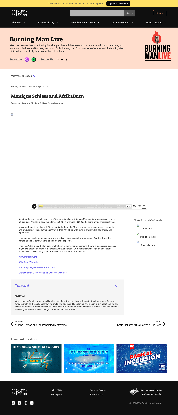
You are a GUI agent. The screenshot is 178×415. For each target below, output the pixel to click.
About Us (16, 22)
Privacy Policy (96, 394)
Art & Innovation (120, 22)
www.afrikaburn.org (28, 257)
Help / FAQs (56, 390)
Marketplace (56, 394)
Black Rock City (46, 22)
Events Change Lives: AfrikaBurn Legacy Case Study (43, 273)
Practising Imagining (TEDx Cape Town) (37, 267)
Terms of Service (98, 390)
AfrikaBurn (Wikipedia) (29, 262)
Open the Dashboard (118, 3)
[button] (24, 76)
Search (130, 13)
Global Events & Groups (83, 22)
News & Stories (154, 22)
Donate (159, 13)
